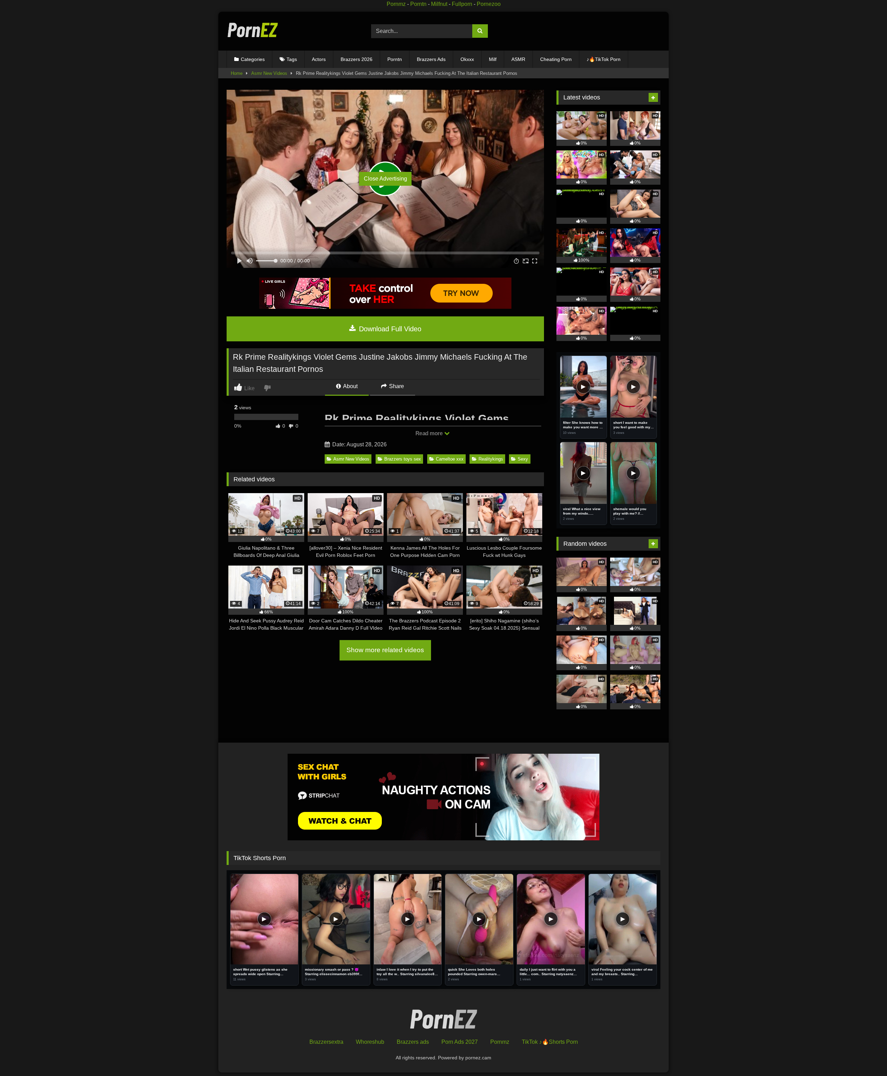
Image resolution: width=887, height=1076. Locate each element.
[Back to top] (865, 1055)
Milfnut (439, 4)
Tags (292, 59)
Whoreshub (370, 1042)
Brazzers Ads (431, 59)
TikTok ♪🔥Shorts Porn (550, 1042)
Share (396, 386)
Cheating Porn (556, 59)
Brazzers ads (413, 1042)
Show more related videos (385, 650)
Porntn (418, 4)
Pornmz (396, 4)
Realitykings (490, 459)
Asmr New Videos (269, 73)
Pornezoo (489, 4)
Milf (493, 59)
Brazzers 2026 (356, 59)
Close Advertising (385, 179)
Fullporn (462, 4)
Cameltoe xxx (450, 459)
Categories (253, 59)
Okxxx (467, 59)
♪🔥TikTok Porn (604, 59)
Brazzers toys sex (402, 459)
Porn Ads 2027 (459, 1042)
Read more (429, 433)
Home (237, 73)
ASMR (518, 59)
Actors (319, 59)
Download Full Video (389, 329)
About (350, 386)
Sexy (523, 459)
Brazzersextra (326, 1042)
